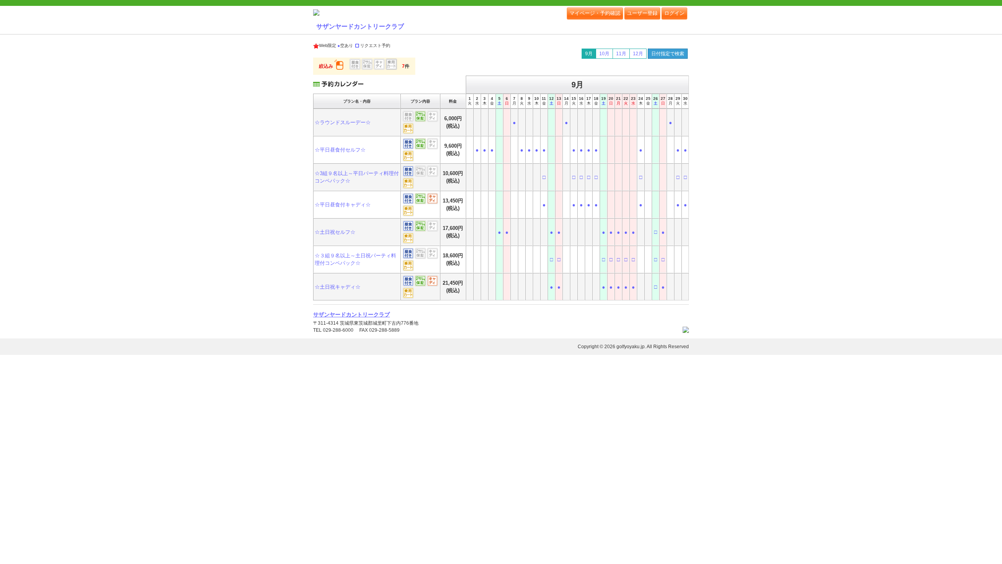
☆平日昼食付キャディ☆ (343, 205)
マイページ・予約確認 (594, 13)
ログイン (674, 13)
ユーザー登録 (642, 13)
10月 (604, 53)
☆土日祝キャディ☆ (337, 287)
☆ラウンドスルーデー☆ (343, 122)
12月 (638, 53)
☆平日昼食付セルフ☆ (340, 150)
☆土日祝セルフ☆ (335, 232)
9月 (589, 53)
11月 (621, 53)
